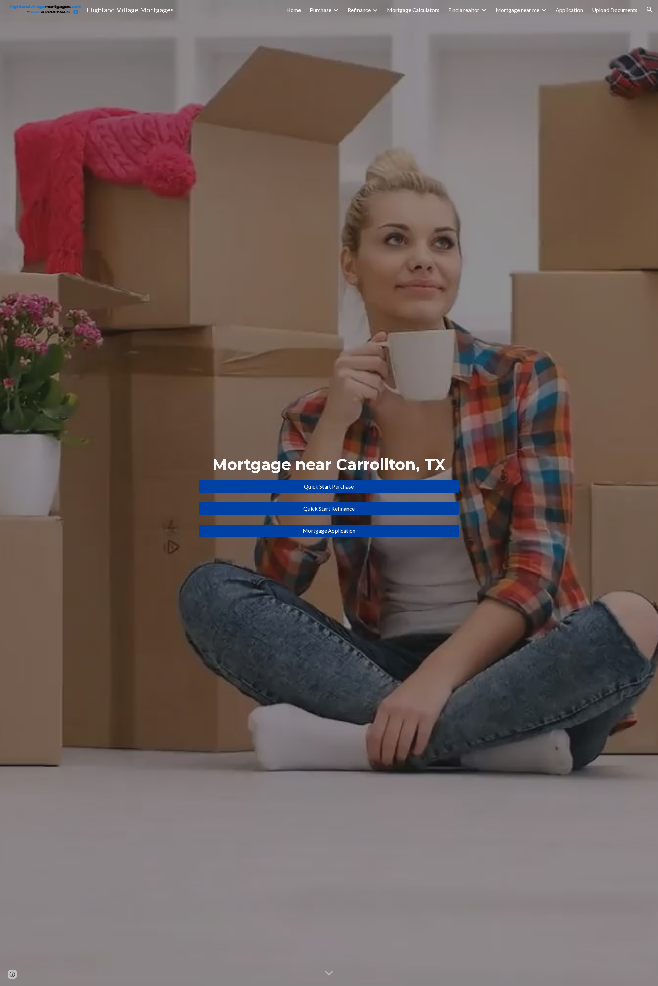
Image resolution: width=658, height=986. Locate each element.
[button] (650, 9)
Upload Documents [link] (614, 10)
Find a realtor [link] (463, 10)
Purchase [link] (320, 10)
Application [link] (569, 10)
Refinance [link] (359, 10)
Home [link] (293, 10)
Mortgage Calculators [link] (413, 10)
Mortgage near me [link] (517, 10)
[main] (329, 464)
